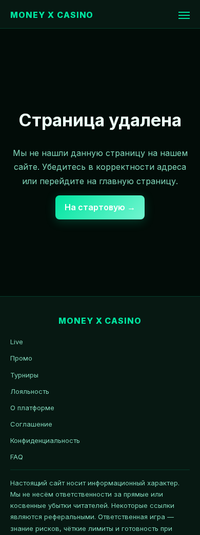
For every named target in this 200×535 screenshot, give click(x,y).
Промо (21, 358)
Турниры (24, 375)
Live (16, 342)
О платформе (32, 408)
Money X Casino (51, 15)
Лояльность (29, 391)
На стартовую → (100, 207)
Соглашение (31, 424)
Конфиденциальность (45, 440)
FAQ (16, 457)
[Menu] (184, 15)
